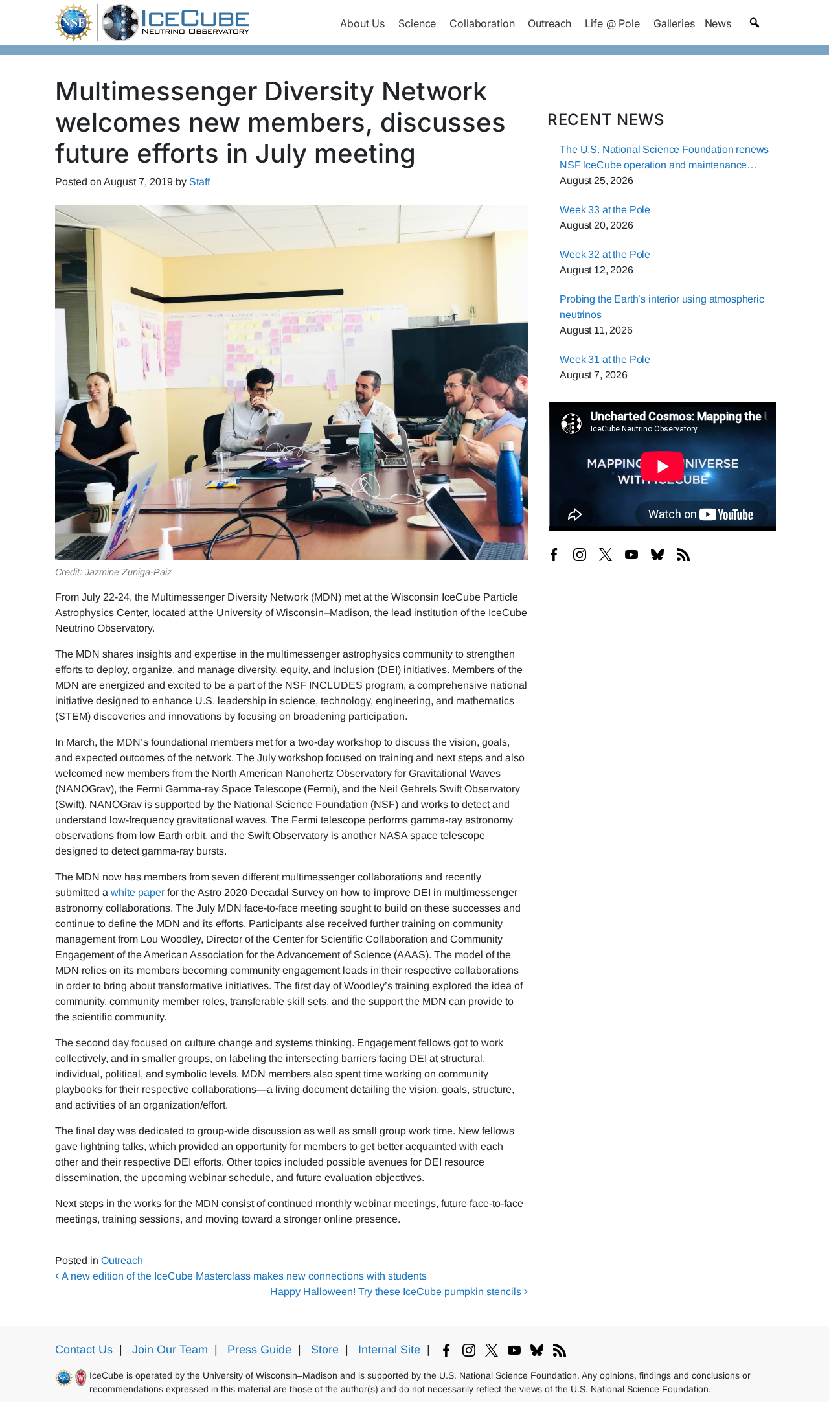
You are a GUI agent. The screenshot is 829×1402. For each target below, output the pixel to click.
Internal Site (389, 1349)
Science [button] (417, 23)
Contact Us (84, 1349)
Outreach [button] (549, 23)
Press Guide (259, 1349)
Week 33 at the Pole (605, 209)
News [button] (718, 23)
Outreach (122, 1260)
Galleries (674, 23)
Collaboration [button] (481, 23)
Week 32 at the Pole (605, 254)
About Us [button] (362, 23)
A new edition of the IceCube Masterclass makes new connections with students (243, 1275)
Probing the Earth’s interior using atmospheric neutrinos (662, 306)
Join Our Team (170, 1349)
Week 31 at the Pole (605, 359)
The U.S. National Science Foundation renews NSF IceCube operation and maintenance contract (664, 158)
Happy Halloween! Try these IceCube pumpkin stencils (397, 1291)
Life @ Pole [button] (612, 23)
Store (325, 1349)
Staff (199, 181)
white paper (138, 892)
